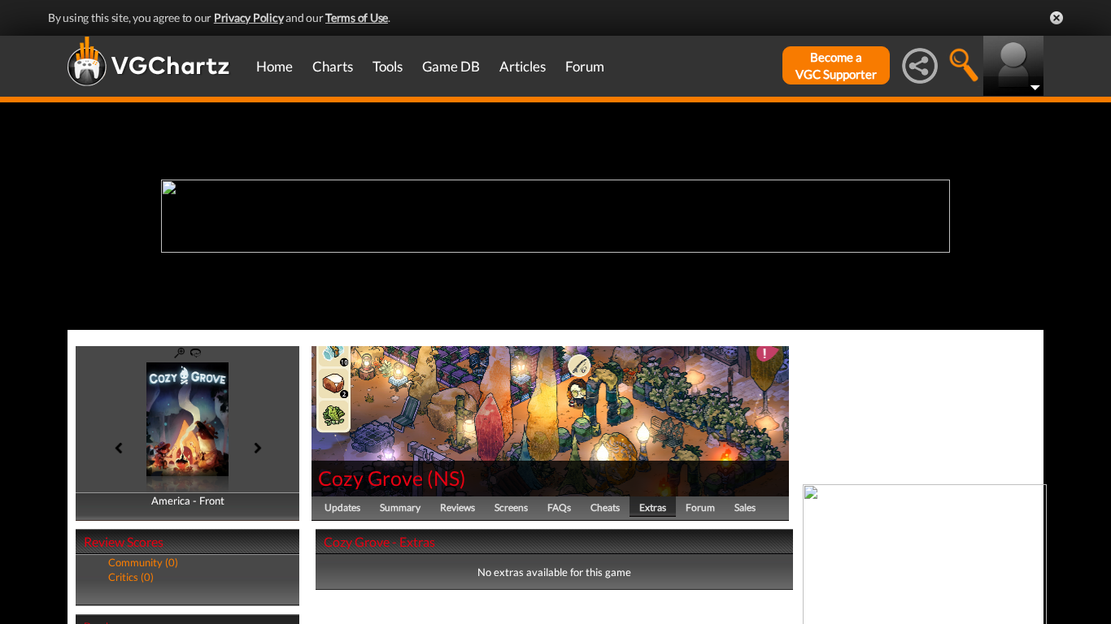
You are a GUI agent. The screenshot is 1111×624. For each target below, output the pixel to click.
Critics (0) (131, 576)
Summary (400, 507)
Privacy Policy (249, 17)
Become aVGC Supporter (836, 65)
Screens (511, 507)
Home (274, 66)
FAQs (559, 507)
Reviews (457, 507)
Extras (652, 507)
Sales (745, 507)
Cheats (605, 507)
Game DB (451, 66)
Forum (584, 66)
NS (447, 478)
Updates (342, 507)
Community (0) (143, 562)
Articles (522, 66)
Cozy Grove (370, 478)
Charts (332, 66)
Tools (388, 66)
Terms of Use (356, 17)
